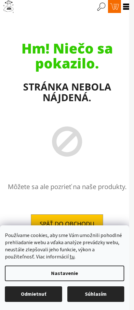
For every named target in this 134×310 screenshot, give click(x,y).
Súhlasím (96, 294)
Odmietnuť (33, 294)
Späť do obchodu (67, 224)
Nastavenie (64, 273)
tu (72, 256)
